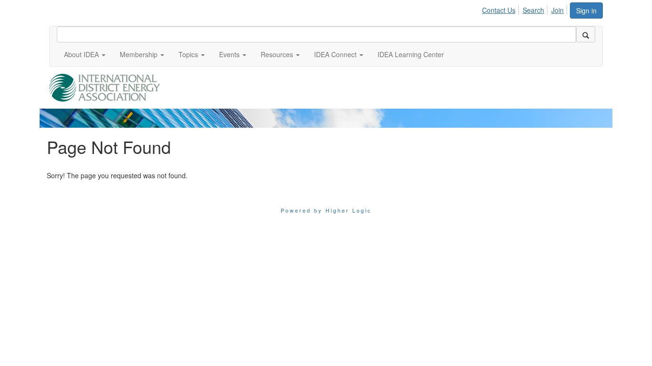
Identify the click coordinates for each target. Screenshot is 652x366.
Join (557, 10)
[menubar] (525, 8)
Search (533, 10)
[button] (85, 54)
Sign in (586, 10)
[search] (585, 34)
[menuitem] (501, 8)
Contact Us (498, 10)
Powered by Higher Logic (326, 210)
